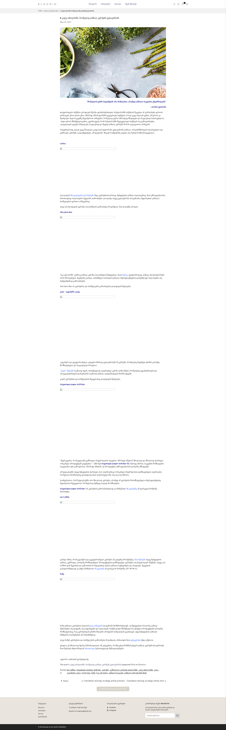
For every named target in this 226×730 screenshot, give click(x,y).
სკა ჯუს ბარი (102, 673)
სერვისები (105, 4)
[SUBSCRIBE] (177, 715)
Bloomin (142, 664)
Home (40, 11)
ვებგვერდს (135, 640)
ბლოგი (117, 4)
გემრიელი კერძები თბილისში (123, 670)
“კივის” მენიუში (67, 371)
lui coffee (71, 670)
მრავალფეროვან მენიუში (82, 195)
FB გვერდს (99, 569)
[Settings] (186, 4)
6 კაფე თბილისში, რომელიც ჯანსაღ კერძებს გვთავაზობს (95, 664)
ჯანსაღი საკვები (116, 673)
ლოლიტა (86, 673)
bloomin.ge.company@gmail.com (80, 711)
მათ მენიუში (140, 559)
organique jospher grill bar (88, 670)
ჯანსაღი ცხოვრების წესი (51, 11)
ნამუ (93, 673)
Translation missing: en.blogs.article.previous (104, 681)
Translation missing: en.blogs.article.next (145, 681)
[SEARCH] (174, 4)
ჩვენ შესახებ (131, 4)
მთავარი (93, 4)
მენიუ (124, 275)
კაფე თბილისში (145, 670)
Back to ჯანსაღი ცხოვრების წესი (113, 689)
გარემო (105, 670)
